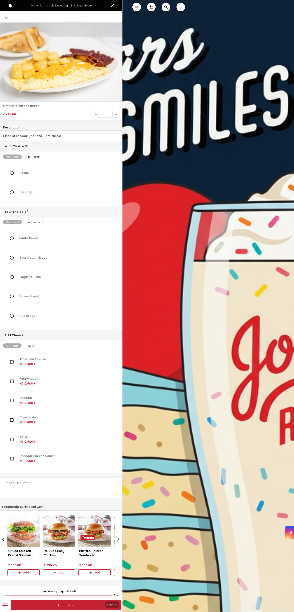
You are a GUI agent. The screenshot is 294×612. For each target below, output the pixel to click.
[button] (61, 146)
